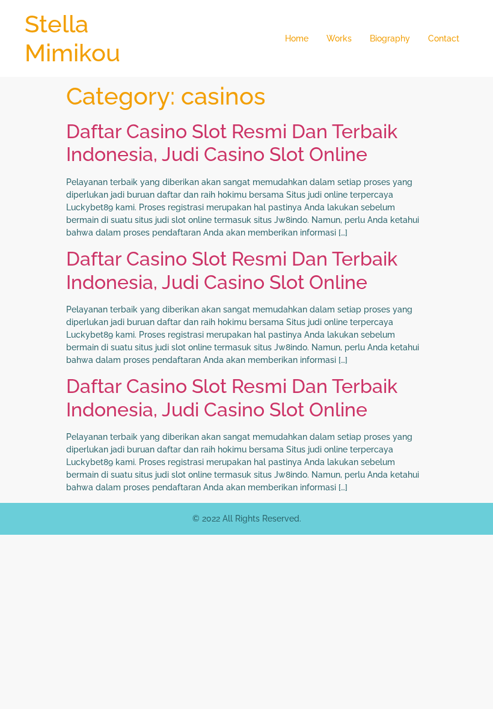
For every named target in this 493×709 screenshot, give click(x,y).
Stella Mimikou (72, 38)
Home (296, 38)
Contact (443, 38)
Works (339, 38)
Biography (390, 38)
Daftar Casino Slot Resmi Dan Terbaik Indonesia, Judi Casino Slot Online (231, 142)
